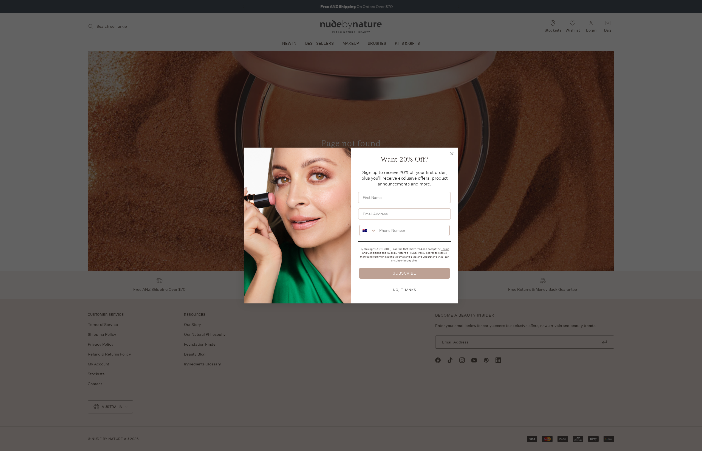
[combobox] (368, 230)
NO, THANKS (404, 289)
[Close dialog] (452, 153)
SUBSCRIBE (404, 273)
